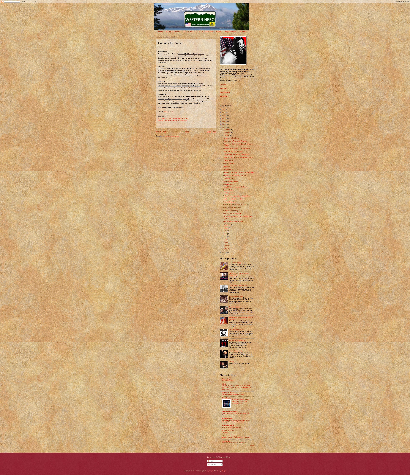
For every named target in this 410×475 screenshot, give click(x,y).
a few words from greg (229, 436)
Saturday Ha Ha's (228, 169)
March (226, 242)
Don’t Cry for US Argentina (237, 340)
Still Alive (224, 432)
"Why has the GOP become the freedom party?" (238, 157)
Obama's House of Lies (230, 181)
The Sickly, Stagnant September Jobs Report (173, 118)
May (225, 237)
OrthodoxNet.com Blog (229, 411)
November (227, 133)
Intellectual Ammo (173, 31)
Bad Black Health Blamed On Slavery (233, 394)
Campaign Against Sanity (231, 138)
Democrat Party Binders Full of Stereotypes (236, 148)
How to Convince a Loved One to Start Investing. (236, 437)
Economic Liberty (228, 184)
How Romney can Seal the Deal (233, 221)
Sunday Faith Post (227, 380)
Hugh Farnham (225, 92)
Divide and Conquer (235, 307)
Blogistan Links (230, 31)
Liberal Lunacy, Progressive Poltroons (235, 141)
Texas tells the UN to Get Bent (232, 151)
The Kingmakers (228, 160)
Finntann (223, 84)
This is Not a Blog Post (236, 329)
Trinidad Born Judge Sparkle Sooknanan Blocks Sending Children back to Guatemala (236, 421)
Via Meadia (225, 441)
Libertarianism (188, 31)
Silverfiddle (224, 96)
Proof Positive (227, 398)
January (226, 248)
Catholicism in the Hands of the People (235, 187)
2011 (224, 252)
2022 (224, 109)
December (227, 130)
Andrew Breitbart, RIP (235, 351)
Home (160, 31)
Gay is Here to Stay (235, 262)
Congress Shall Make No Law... (238, 285)
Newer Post (161, 132)
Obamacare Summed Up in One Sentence (236, 205)
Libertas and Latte (228, 430)
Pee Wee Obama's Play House (232, 211)
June (225, 234)
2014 (224, 121)
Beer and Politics (228, 190)
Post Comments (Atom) (172, 136)
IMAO (224, 384)
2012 (224, 127)
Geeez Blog (226, 379)
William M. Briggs (228, 393)
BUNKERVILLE (227, 418)
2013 (224, 124)
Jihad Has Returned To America (231, 427)
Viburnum (223, 88)
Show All (252, 445)
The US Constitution (205, 31)
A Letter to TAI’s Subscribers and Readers (234, 442)
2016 (224, 115)
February (227, 245)
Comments (212, 464)
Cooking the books (229, 202)
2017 (224, 112)
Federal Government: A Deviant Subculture (236, 196)
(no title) (231, 361)
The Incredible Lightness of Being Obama (236, 154)
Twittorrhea (226, 166)
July (225, 231)
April (225, 240)
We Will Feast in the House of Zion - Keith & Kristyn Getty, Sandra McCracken (239, 401)
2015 (224, 118)
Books (218, 31)
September (227, 225)
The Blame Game (228, 178)
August (226, 228)
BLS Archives (168, 112)
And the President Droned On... (233, 199)
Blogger (223, 471)
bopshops (210, 471)
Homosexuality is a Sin (236, 296)
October (226, 135)
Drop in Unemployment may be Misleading (172, 120)
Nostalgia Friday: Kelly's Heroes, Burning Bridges (238, 172)
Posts (211, 461)
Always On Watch (228, 425)
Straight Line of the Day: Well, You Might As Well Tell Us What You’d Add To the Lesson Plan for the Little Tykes (236, 387)
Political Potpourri (228, 163)
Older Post (211, 132)
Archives (243, 31)
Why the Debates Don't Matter (232, 213)
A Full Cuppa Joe (228, 193)
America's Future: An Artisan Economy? (235, 175)
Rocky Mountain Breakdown (232, 208)
